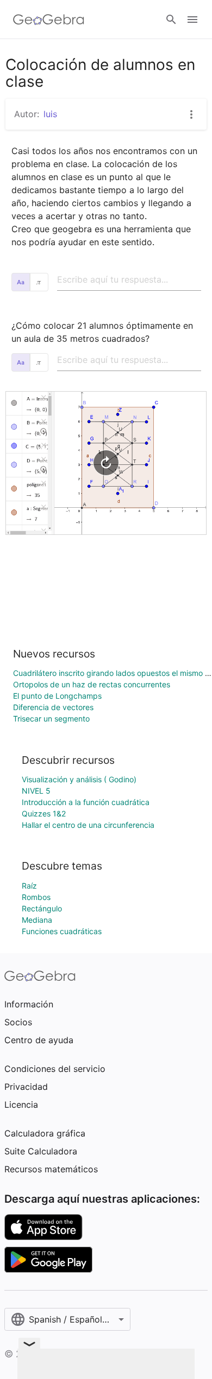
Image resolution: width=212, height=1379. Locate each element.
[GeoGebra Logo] (48, 19)
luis (50, 113)
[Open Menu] (192, 19)
